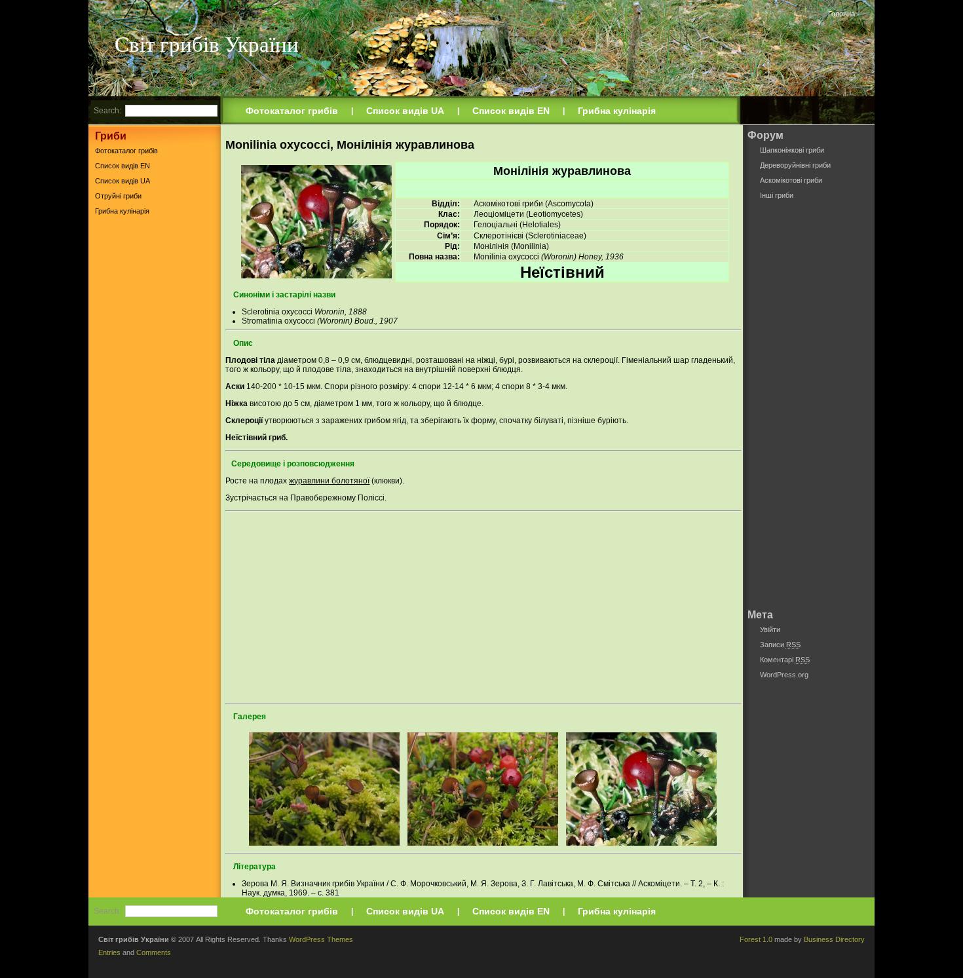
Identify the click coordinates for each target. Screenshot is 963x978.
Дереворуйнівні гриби (795, 165)
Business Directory (834, 939)
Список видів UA (405, 110)
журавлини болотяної (329, 480)
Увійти (770, 629)
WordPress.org (784, 675)
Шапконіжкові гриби (792, 150)
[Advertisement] (154, 425)
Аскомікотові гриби (791, 180)
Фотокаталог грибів (292, 110)
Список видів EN (511, 110)
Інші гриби (776, 195)
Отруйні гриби (118, 196)
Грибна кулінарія (617, 110)
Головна (841, 14)
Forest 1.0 (756, 939)
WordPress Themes (321, 939)
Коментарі (785, 660)
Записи (780, 645)
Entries (109, 952)
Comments (153, 952)
